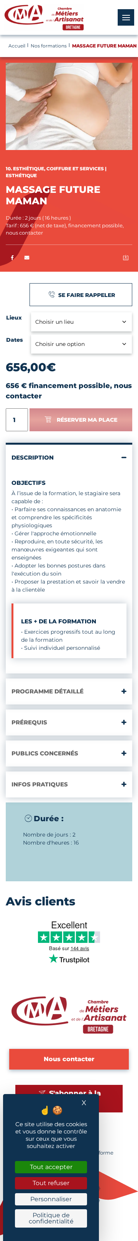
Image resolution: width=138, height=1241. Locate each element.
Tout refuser (51, 1183)
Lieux (14, 317)
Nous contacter (69, 1059)
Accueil (16, 46)
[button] (27, 258)
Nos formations (49, 46)
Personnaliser (51, 1199)
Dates (14, 339)
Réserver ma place (87, 419)
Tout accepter (51, 1167)
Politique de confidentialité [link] (51, 1218)
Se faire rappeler (86, 295)
